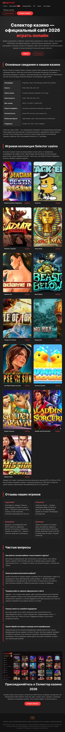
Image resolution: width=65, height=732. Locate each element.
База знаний (14, 6)
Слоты (5, 6)
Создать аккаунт (25, 13)
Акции (39, 6)
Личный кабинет (9, 13)
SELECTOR (9, 2)
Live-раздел (46, 6)
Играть (26, 54)
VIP (34, 6)
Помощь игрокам (8, 10)
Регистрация (38, 53)
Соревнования (26, 6)
